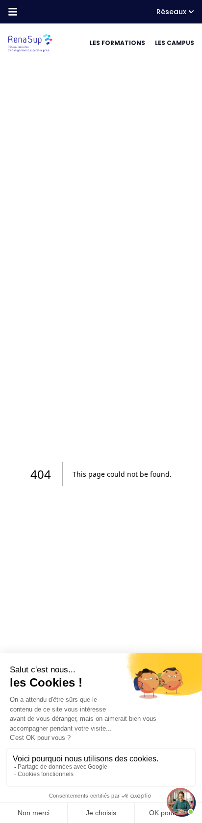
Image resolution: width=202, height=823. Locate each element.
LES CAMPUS (174, 43)
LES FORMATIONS (117, 43)
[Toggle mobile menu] (13, 12)
